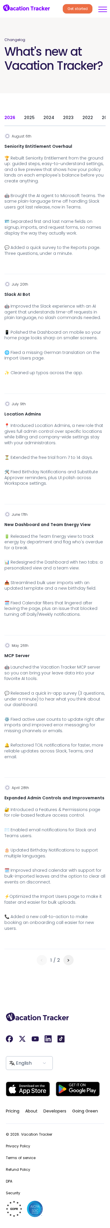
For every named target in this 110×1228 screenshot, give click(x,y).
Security (13, 1192)
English (24, 1063)
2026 (9, 118)
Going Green (85, 1111)
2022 (87, 118)
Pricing (12, 1111)
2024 (48, 118)
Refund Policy (18, 1169)
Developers (54, 1111)
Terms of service (20, 1157)
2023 (68, 118)
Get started (77, 8)
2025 (29, 118)
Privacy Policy (18, 1146)
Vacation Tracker (36, 1134)
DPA (9, 1181)
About (31, 1111)
